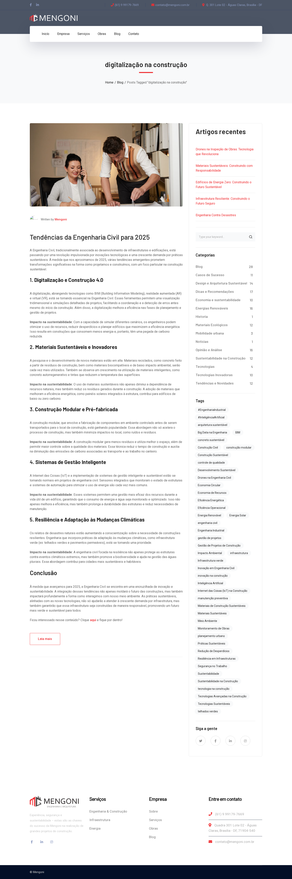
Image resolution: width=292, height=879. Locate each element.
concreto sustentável (211, 440)
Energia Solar (237, 515)
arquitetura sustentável (212, 425)
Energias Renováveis (212, 308)
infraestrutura (239, 553)
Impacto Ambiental (210, 553)
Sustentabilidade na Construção (221, 358)
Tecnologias (205, 366)
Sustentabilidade (208, 673)
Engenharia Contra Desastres (216, 215)
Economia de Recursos (212, 492)
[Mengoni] (53, 18)
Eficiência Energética (211, 500)
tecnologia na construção (213, 688)
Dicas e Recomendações (215, 291)
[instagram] (245, 741)
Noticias (202, 341)
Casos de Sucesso (210, 275)
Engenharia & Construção (108, 811)
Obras (153, 828)
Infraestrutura (99, 820)
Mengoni (61, 219)
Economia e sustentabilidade (218, 300)
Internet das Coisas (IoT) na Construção (222, 590)
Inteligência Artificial (210, 583)
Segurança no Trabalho (212, 666)
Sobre (153, 811)
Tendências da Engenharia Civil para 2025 (90, 237)
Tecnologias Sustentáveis (214, 703)
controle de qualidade (211, 462)
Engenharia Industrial (211, 530)
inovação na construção (213, 575)
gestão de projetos (209, 538)
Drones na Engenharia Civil (214, 477)
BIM (237, 432)
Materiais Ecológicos (212, 325)
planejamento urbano (211, 636)
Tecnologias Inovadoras (214, 375)
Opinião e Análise (209, 350)
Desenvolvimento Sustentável (216, 470)
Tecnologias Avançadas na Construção (222, 696)
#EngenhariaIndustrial (212, 409)
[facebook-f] (215, 741)
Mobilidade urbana (210, 333)
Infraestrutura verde (210, 560)
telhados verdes (208, 711)
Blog (120, 82)
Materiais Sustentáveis (212, 613)
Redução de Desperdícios (213, 651)
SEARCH (250, 236)
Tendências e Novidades (215, 383)
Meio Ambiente (207, 621)
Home (109, 82)
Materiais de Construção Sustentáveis (222, 605)
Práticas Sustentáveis (211, 643)
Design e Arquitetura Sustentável (221, 283)
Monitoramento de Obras (213, 628)
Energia (95, 828)
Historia (202, 316)
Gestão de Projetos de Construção (219, 545)
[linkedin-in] (230, 741)
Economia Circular (209, 485)
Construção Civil (208, 447)
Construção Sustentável (213, 455)
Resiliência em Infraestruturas (217, 658)
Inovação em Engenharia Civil (216, 568)
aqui (93, 620)
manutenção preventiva (213, 598)
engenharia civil (207, 523)
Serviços (155, 820)
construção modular (238, 447)
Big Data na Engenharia (212, 432)
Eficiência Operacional (211, 507)
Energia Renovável (209, 515)
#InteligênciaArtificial (211, 417)
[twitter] (201, 741)
